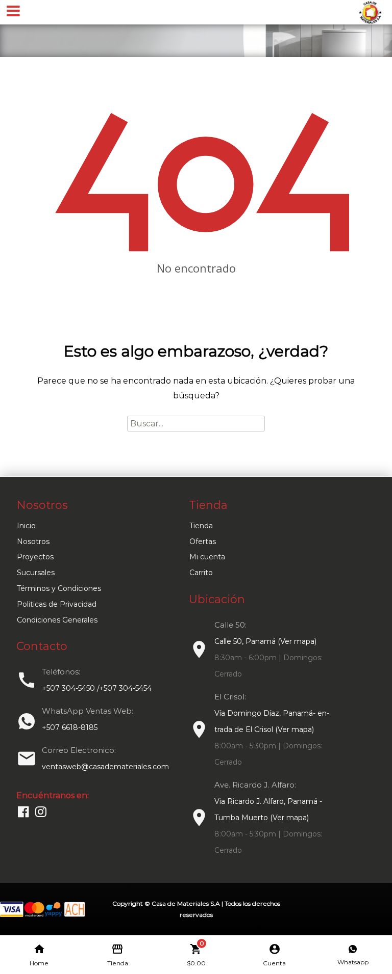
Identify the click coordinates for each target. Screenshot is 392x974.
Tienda (201, 525)
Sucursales (36, 572)
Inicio (26, 525)
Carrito (201, 572)
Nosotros (33, 541)
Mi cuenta (207, 556)
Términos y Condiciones (59, 588)
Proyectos (35, 556)
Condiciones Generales (57, 620)
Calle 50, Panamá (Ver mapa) (265, 641)
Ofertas (202, 541)
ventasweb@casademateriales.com (105, 766)
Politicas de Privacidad (56, 604)
